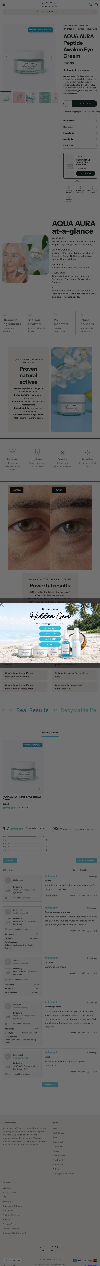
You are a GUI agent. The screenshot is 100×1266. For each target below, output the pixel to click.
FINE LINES (50, 633)
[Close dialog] (2, 605)
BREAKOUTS (50, 628)
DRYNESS (50, 644)
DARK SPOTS (50, 639)
